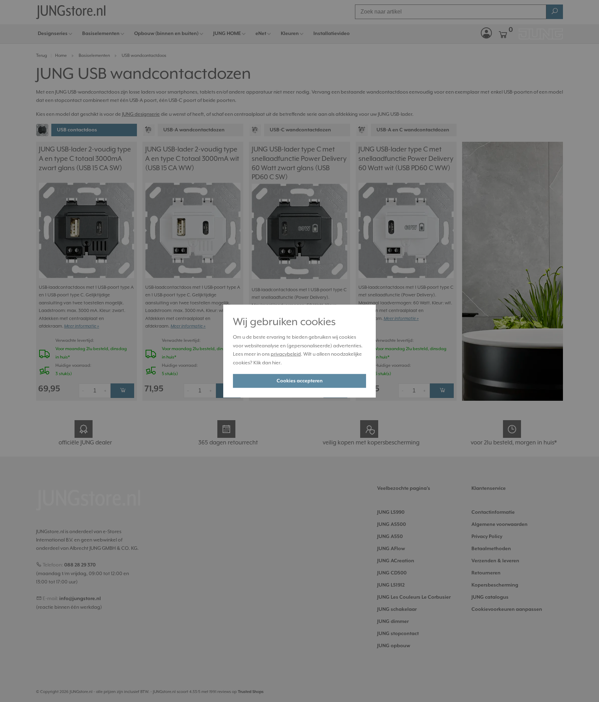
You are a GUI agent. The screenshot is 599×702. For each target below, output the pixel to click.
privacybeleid (286, 354)
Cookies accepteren (300, 381)
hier (276, 362)
